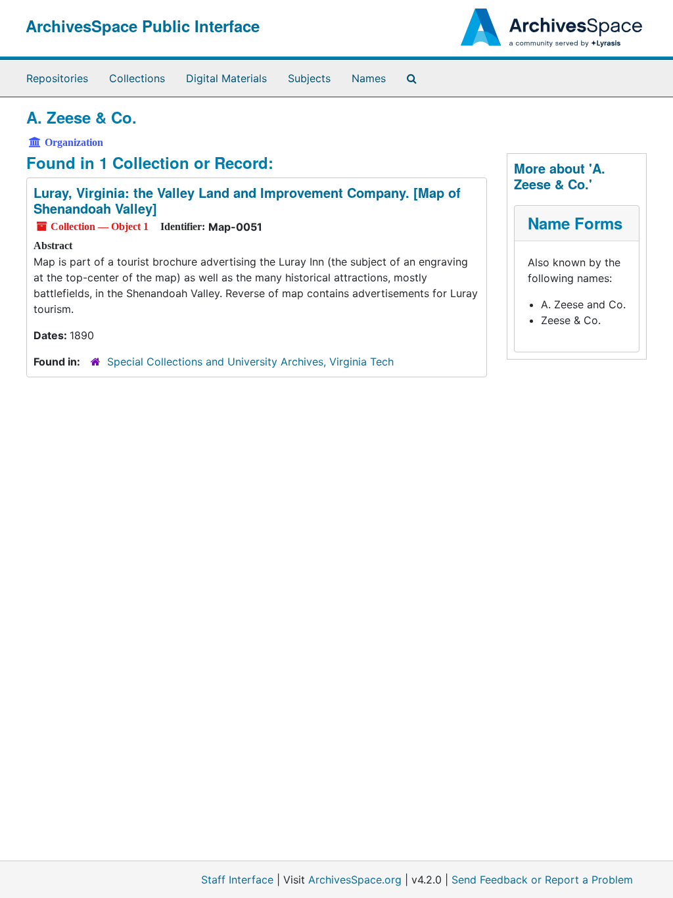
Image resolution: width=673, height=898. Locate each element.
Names (369, 78)
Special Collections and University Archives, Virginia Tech (250, 361)
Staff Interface (237, 879)
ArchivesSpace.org (355, 879)
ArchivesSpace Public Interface (143, 25)
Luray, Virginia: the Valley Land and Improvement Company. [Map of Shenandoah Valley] (247, 200)
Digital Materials (226, 78)
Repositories (57, 78)
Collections (137, 78)
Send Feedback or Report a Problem (542, 879)
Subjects (309, 78)
